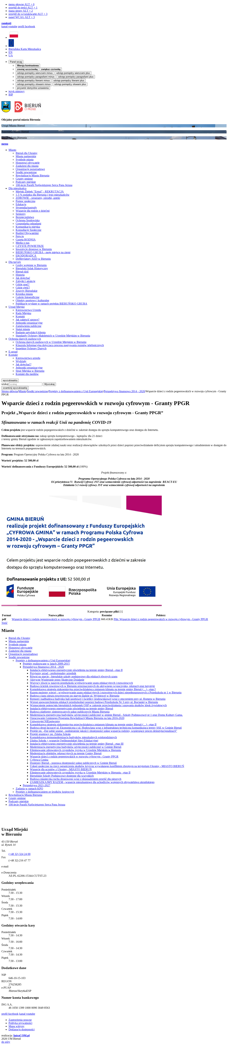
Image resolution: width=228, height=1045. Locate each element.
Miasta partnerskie (26, 156)
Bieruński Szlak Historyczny (32, 268)
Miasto (22, 391)
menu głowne (21, 4)
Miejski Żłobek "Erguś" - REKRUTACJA (40, 191)
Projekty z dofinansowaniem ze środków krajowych (45, 791)
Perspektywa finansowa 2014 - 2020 (124, 391)
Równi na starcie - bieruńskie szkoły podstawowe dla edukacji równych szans (73, 676)
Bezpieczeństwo (25, 217)
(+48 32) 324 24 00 (19, 854)
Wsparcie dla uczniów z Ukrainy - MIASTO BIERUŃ (61, 769)
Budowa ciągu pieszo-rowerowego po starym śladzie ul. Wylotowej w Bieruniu (74, 695)
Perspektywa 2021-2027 (36, 785)
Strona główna (9, 391)
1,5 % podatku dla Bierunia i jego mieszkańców (42, 194)
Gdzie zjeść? (23, 287)
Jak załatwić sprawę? (27, 319)
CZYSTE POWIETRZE (30, 245)
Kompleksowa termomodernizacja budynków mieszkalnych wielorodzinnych (73, 737)
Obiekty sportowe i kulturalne (32, 300)
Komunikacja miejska (28, 226)
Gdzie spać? (22, 284)
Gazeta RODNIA (26, 239)
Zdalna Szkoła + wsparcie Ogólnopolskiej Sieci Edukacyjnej (64, 740)
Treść (4, 622)
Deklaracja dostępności (22, 1029)
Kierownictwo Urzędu (28, 310)
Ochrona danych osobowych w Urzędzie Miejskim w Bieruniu (51, 342)
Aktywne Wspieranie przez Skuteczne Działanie (57, 679)
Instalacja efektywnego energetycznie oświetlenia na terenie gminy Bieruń (71, 708)
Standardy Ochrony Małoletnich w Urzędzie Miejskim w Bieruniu (53, 335)
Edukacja (21, 204)
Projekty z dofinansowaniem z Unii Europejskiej (76, 391)
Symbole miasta (24, 159)
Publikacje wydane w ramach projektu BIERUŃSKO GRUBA (51, 303)
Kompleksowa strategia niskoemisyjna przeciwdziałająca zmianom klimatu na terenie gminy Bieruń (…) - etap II (93, 724)
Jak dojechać (23, 277)
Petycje (20, 236)
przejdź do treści (23, 7)
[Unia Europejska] (11, 45)
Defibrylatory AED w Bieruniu (33, 258)
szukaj (5, 384)
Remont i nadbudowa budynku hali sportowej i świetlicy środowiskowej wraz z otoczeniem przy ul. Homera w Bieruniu (97, 698)
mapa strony (21, 10)
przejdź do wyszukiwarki (28, 13)
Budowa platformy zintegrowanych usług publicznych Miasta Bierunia (70, 711)
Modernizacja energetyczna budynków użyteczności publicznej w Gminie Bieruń (75, 746)
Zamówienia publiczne (28, 326)
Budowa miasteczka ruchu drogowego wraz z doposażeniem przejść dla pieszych (75, 778)
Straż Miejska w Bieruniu (30, 370)
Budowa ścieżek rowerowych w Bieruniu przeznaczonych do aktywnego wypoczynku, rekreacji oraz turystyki (92, 686)
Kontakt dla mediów (27, 374)
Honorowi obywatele (28, 162)
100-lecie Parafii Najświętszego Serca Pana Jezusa (44, 185)
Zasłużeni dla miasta (27, 165)
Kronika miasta (24, 293)
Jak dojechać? (23, 364)
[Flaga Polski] (14, 37)
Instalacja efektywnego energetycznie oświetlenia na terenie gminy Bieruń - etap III (76, 743)
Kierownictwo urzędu (28, 358)
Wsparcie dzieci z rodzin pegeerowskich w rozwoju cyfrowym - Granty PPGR (56, 619)
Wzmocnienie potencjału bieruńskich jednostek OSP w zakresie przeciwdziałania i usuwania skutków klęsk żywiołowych (98, 705)
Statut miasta (23, 329)
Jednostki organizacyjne (29, 322)
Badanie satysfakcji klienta (31, 332)
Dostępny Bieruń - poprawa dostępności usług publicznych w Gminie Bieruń (73, 762)
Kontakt (20, 316)
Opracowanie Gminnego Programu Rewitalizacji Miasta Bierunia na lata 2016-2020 (77, 718)
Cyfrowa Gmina (39, 759)
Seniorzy (21, 213)
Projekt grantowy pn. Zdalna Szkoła (50, 734)
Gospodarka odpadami (28, 223)
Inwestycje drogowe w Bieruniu (34, 249)
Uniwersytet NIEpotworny (45, 721)
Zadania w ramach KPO (29, 788)
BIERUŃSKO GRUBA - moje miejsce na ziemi (43, 252)
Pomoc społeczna (25, 201)
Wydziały (21, 361)
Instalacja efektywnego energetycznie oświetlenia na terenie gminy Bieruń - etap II (76, 670)
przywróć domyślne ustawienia (33, 88)
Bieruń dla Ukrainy (26, 153)
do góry (5, 1041)
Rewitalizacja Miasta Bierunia (32, 175)
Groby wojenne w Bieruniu (31, 265)
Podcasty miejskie (26, 181)
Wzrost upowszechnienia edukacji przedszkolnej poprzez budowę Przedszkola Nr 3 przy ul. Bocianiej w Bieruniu (94, 702)
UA (11, 55)
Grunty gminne (24, 178)
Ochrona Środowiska (28, 220)
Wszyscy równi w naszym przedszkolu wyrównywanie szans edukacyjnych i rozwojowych (81, 682)
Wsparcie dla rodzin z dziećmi (33, 210)
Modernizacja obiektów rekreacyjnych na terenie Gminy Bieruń (66, 753)
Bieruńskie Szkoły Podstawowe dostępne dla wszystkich (62, 775)
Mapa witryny (16, 1026)
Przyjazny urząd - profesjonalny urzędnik (53, 673)
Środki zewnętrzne (26, 172)
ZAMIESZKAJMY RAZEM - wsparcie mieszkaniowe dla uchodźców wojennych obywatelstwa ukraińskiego (92, 782)
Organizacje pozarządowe (30, 169)
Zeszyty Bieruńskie (26, 290)
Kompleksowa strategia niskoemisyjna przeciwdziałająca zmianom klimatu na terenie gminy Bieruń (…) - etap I (93, 689)
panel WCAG (22, 17)
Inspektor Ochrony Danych (31, 348)
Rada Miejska (23, 313)
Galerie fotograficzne (27, 297)
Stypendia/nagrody (26, 207)
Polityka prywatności (20, 1023)
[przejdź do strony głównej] (22, 113)
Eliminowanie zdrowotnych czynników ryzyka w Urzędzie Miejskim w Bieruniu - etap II (80, 772)
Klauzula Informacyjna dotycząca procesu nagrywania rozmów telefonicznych (60, 345)
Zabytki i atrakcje (25, 281)
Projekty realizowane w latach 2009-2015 (46, 663)
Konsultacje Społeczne (28, 229)
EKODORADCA (26, 255)
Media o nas (22, 242)
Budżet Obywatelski (27, 233)
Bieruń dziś (22, 271)
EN (10, 52)
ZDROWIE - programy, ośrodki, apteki (38, 197)
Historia (20, 274)
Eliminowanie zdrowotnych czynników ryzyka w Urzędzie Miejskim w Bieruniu (75, 750)
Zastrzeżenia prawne (20, 1019)
